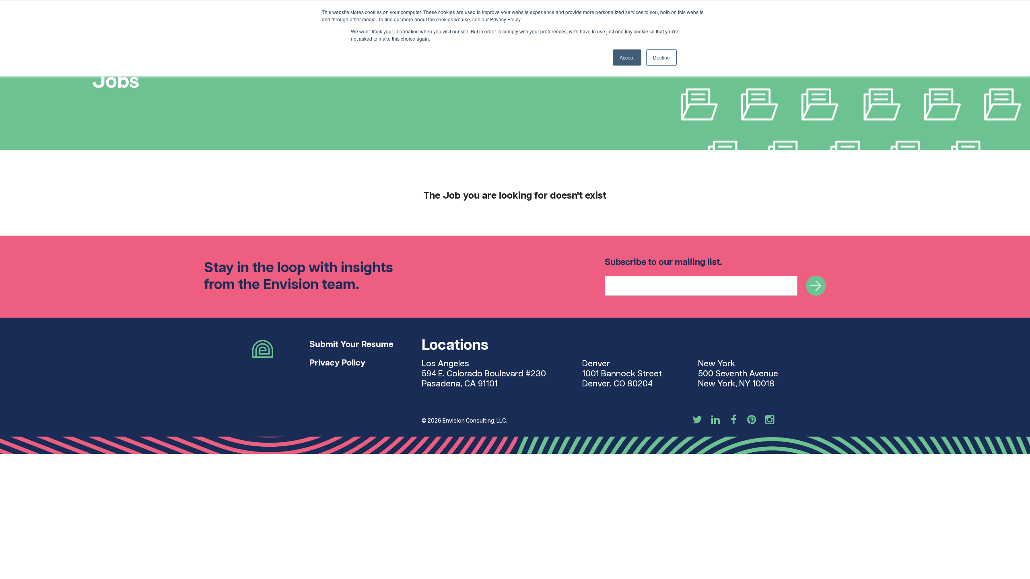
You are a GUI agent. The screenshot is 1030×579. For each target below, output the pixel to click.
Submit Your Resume (351, 344)
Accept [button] (627, 57)
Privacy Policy (337, 363)
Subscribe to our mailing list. (663, 262)
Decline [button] (661, 57)
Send (816, 286)
